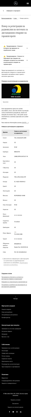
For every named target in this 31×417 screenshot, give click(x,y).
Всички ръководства (7, 18)
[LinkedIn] (21, 412)
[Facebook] (9, 412)
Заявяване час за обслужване (10, 348)
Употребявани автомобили (10, 315)
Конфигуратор (6, 317)
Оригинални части (7, 361)
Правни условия (15, 400)
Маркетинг (5, 378)
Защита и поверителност (9, 383)
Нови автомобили (7, 312)
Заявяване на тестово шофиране (11, 328)
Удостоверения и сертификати (11, 367)
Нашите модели (6, 309)
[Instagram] (17, 412)
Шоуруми (4, 334)
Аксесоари (5, 350)
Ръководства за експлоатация (11, 364)
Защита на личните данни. (15, 407)
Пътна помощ (6, 356)
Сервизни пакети (7, 358)
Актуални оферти (7, 331)
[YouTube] (13, 412)
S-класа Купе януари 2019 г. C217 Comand (16, 18)
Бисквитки (15, 403)
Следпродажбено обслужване (11, 380)
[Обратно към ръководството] (4, 10)
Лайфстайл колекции (8, 353)
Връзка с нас (5, 336)
